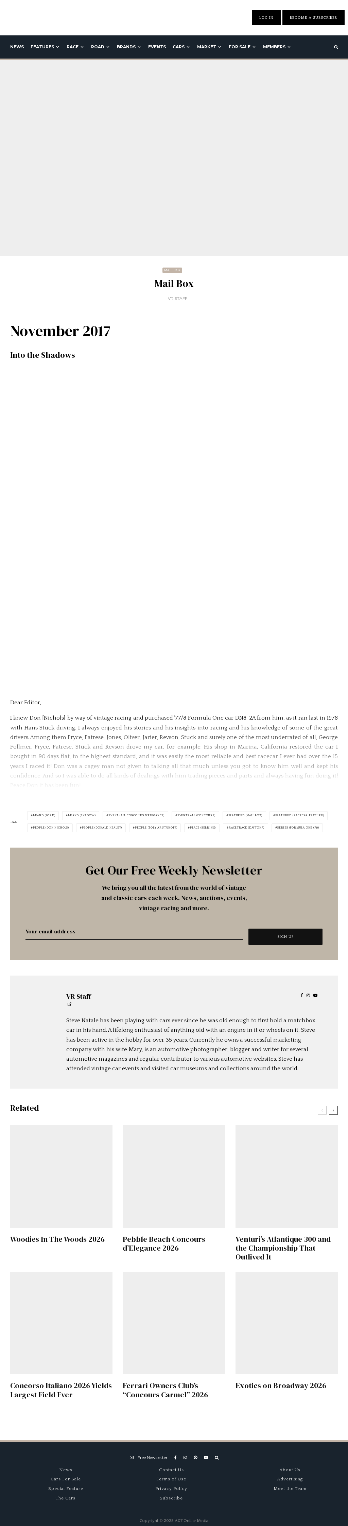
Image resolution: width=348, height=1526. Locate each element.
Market (206, 46)
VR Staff (177, 298)
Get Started (174, 1071)
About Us (289, 1469)
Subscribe (171, 1498)
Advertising (290, 1479)
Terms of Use (171, 1479)
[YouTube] (206, 1458)
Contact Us (171, 1469)
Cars (179, 46)
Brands (126, 46)
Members (274, 46)
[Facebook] (175, 1458)
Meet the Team (290, 1488)
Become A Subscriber (313, 18)
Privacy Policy (171, 1488)
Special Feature (65, 1488)
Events (157, 46)
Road (97, 46)
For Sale (239, 46)
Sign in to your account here (210, 1097)
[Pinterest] (195, 1458)
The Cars (65, 1498)
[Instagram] (185, 1458)
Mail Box (172, 270)
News (17, 46)
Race (73, 46)
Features (42, 46)
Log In (266, 18)
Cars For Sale (66, 1479)
